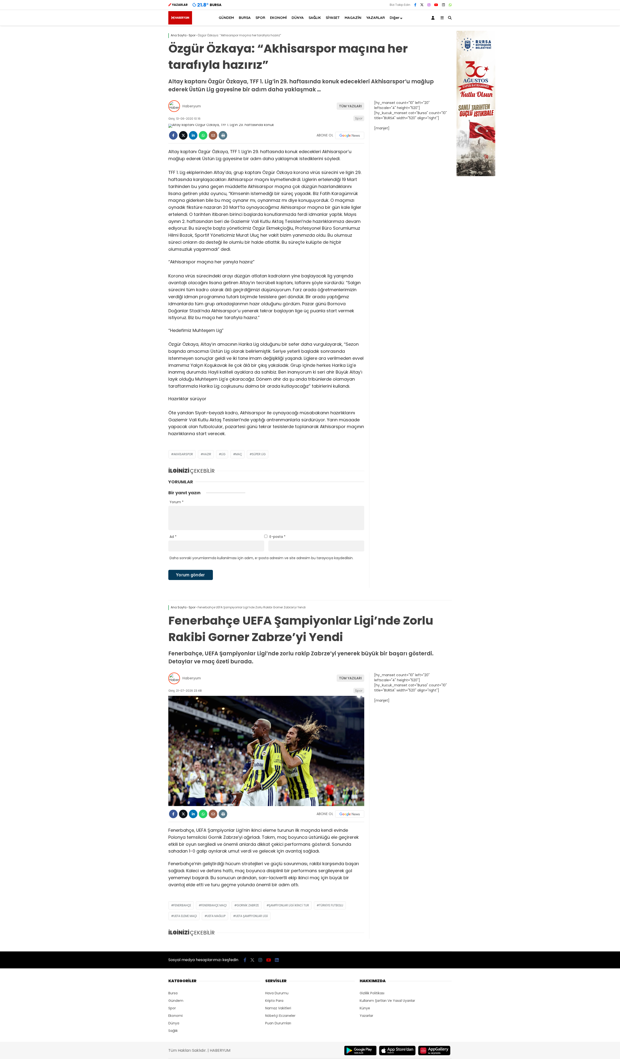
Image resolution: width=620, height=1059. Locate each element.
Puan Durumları (278, 1023)
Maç (238, 454)
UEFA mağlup (216, 916)
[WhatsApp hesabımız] (450, 4)
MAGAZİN (353, 17)
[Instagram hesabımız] (428, 4)
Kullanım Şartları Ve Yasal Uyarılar (387, 1000)
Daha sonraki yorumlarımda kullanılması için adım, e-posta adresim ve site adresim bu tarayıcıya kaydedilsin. (261, 558)
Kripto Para (274, 1000)
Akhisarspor (183, 454)
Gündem (175, 1000)
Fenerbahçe (182, 905)
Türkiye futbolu (331, 905)
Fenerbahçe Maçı (214, 905)
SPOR (260, 17)
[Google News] (349, 135)
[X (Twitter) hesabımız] (422, 4)
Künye (365, 1008)
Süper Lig (259, 454)
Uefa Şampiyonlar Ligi (251, 916)
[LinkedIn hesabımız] (443, 4)
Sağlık (173, 1030)
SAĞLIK (315, 17)
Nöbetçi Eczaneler (280, 1015)
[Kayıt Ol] (433, 18)
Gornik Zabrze (248, 905)
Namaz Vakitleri (278, 1008)
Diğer (395, 17)
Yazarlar (366, 1015)
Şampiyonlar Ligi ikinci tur (289, 905)
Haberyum (191, 106)
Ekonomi (175, 1015)
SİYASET (333, 17)
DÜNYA (298, 17)
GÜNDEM (226, 17)
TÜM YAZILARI (350, 106)
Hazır (207, 454)
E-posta (278, 536)
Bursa (173, 993)
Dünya (173, 1023)
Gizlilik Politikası (372, 993)
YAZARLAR (375, 17)
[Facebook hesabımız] (415, 4)
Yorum (177, 502)
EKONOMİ (278, 17)
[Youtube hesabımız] (436, 4)
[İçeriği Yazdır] (223, 135)
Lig (223, 454)
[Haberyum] (180, 23)
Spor (359, 118)
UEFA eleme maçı (185, 916)
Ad (173, 536)
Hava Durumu (276, 993)
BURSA (245, 17)
